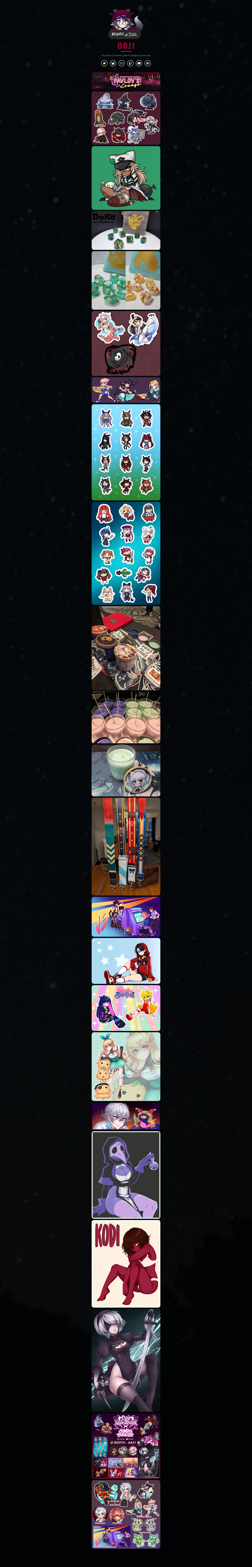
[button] (104, 63)
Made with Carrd (126, 1558)
